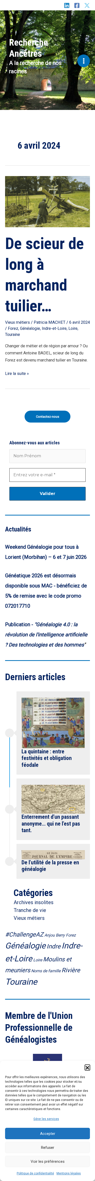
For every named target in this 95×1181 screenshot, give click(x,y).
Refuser (47, 1147)
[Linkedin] (67, 5)
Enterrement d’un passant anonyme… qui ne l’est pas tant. (51, 823)
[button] (87, 1067)
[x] (87, 5)
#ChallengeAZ (24, 934)
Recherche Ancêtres (28, 48)
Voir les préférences (48, 1161)
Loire (73, 328)
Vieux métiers (17, 322)
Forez (13, 328)
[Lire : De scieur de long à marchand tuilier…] (47, 201)
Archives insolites (33, 902)
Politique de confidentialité (35, 1173)
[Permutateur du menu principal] (83, 60)
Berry (60, 935)
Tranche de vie (30, 910)
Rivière (71, 970)
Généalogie (30, 328)
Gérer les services (46, 1119)
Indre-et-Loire (54, 328)
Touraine (12, 334)
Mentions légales (68, 1173)
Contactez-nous (47, 416)
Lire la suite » (17, 373)
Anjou (49, 935)
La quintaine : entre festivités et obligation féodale (47, 758)
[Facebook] (77, 5)
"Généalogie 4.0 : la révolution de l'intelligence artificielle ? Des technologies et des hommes (46, 634)
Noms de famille (46, 970)
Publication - (19, 624)
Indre (54, 946)
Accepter (47, 1133)
